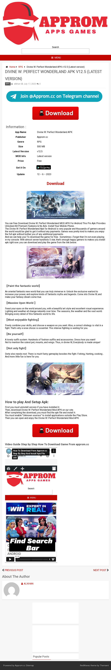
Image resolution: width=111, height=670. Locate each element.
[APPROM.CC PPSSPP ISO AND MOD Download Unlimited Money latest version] (55, 44)
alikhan (17, 84)
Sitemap (30, 665)
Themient (104, 665)
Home (12, 67)
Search (55, 47)
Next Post (99, 570)
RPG (20, 67)
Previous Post (14, 570)
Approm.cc (20, 665)
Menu (57, 57)
